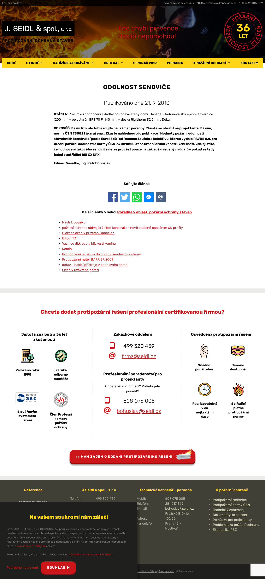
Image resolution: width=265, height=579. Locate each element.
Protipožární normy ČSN (231, 505)
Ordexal (111, 63)
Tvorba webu (166, 571)
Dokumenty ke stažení (230, 515)
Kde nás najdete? (12, 3)
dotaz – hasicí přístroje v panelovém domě (94, 265)
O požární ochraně (210, 63)
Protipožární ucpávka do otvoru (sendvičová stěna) (101, 254)
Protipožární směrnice (230, 500)
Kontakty (249, 63)
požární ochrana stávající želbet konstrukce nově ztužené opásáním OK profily (122, 228)
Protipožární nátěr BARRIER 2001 (87, 259)
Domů (12, 63)
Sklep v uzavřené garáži (80, 270)
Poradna (175, 63)
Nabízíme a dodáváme (71, 63)
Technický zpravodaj (229, 510)
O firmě (32, 63)
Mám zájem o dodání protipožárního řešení (127, 457)
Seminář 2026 (145, 63)
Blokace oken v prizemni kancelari (88, 233)
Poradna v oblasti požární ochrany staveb (154, 212)
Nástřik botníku (74, 222)
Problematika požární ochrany (236, 525)
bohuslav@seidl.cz (139, 411)
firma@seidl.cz (139, 356)
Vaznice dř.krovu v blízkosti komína (89, 243)
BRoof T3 (69, 238)
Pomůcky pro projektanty (232, 520)
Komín (67, 249)
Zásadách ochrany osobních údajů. (90, 554)
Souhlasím (58, 567)
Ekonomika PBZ (225, 530)
